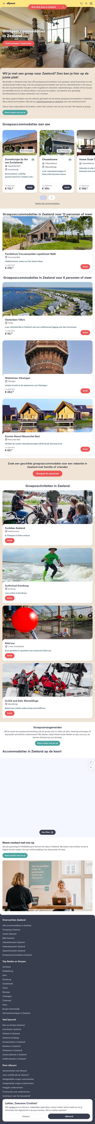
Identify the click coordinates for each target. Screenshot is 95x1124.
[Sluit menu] (4, 3)
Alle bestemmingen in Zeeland (16, 1013)
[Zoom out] (90, 770)
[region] (47, 798)
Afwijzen (26, 1116)
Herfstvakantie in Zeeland (14, 1059)
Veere (5, 988)
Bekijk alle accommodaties (47, 203)
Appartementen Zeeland (13, 950)
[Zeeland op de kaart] (91, 3)
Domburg (6, 979)
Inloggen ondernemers (12, 1087)
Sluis (4, 975)
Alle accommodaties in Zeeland (16, 925)
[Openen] (91, 762)
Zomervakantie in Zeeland (14, 1054)
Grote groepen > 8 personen (18, 43)
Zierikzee (6, 967)
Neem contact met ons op (15, 112)
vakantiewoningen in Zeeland (49, 101)
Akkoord (69, 1116)
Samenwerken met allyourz (14, 1070)
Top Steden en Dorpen (14, 961)
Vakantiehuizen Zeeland (13, 942)
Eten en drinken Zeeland (13, 1025)
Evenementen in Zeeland (13, 1042)
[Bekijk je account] (86, 3)
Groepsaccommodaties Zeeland (17, 955)
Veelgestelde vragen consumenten (18, 1079)
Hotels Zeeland (9, 934)
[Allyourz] (11, 3)
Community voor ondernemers (16, 1091)
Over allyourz (9, 1065)
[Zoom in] (90, 767)
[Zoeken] (81, 3)
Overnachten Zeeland (13, 919)
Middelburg (7, 971)
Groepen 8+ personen (47, 473)
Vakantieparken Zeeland (13, 946)
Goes (4, 1004)
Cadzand (6, 1000)
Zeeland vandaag (10, 1037)
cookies (12, 1107)
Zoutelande (7, 983)
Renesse (6, 992)
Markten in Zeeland (11, 1046)
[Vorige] (43, 197)
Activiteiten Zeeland (11, 1029)
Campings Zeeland (11, 929)
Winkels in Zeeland (11, 1033)
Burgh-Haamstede (11, 1009)
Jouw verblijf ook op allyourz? (15, 1075)
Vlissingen (7, 996)
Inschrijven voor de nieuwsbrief (16, 1096)
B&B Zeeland (8, 938)
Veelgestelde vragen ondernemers (18, 1083)
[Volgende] (51, 197)
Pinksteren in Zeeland (12, 1050)
